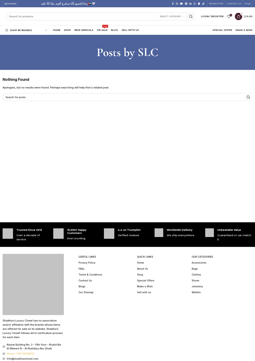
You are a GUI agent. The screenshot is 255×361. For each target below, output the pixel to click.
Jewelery (197, 286)
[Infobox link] (26, 235)
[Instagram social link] (177, 3)
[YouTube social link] (181, 3)
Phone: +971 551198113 (20, 353)
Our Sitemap (86, 292)
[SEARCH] (191, 16)
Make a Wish (145, 286)
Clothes (196, 274)
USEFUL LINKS (87, 256)
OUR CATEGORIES (202, 256)
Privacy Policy (87, 262)
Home (140, 262)
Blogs (82, 286)
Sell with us (144, 292)
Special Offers (145, 280)
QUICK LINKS (145, 256)
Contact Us (85, 280)
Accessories (199, 262)
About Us (142, 268)
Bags (195, 268)
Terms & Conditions (90, 274)
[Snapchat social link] (199, 3)
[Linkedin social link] (190, 3)
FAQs (81, 268)
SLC (148, 52)
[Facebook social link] (173, 3)
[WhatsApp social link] (195, 3)
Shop (140, 274)
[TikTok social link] (203, 3)
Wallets (196, 292)
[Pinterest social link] (186, 3)
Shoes (195, 280)
